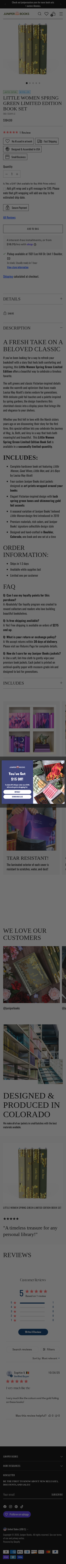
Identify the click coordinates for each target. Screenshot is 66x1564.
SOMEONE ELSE (17, 796)
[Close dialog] (62, 762)
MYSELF (17, 791)
